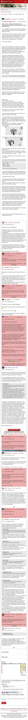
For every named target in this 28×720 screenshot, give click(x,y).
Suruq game (8, 299)
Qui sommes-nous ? (19, 709)
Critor (6, 222)
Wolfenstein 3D (12, 84)
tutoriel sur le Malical (21, 70)
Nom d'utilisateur (5, 652)
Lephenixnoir (8, 19)
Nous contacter (12, 709)
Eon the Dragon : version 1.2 (14, 429)
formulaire (17, 30)
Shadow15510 (8, 436)
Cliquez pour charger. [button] (4, 9)
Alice (6, 488)
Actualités (11, 14)
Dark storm (7, 253)
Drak (6, 367)
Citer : (3, 224)
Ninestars (7, 267)
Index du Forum (4, 14)
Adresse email (4, 657)
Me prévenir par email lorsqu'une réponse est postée (13, 689)
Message (3, 661)
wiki (21, 36)
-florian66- (7, 469)
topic (19, 36)
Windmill (22, 86)
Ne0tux (6, 317)
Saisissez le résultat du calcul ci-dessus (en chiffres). (12, 694)
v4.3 (7, 708)
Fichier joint (4, 684)
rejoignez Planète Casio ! (19, 434)
